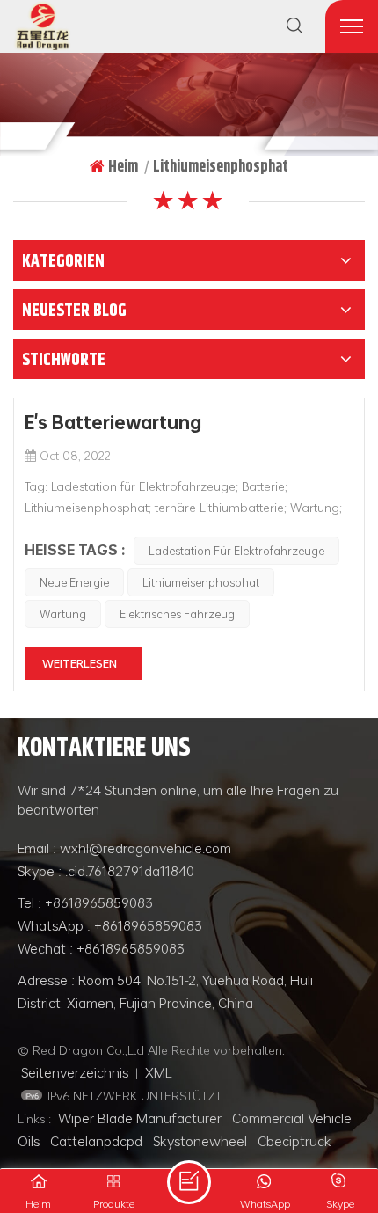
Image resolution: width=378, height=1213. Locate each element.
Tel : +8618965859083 (85, 902)
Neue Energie (74, 582)
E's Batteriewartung (113, 422)
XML (158, 1072)
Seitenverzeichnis (74, 1072)
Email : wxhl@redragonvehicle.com (124, 848)
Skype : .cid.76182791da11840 (106, 870)
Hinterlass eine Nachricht (189, 1182)
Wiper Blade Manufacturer (140, 1118)
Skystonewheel (200, 1140)
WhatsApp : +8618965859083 (110, 925)
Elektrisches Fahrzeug (177, 614)
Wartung (63, 614)
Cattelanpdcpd (96, 1140)
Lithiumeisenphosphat (200, 582)
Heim (123, 166)
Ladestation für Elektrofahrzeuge (236, 550)
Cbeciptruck (294, 1140)
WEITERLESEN (79, 663)
